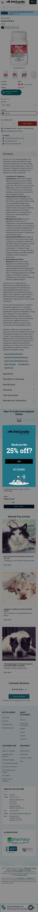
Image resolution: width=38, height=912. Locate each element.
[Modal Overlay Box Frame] (19, 456)
